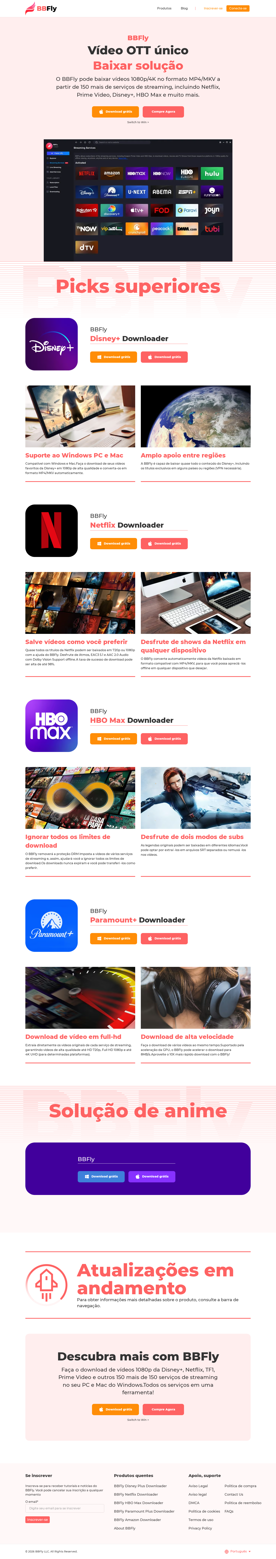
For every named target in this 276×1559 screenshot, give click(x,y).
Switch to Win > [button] (138, 122)
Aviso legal (198, 1494)
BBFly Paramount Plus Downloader (144, 1511)
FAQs (229, 1511)
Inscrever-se (213, 8)
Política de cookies (204, 1511)
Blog (184, 8)
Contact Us (234, 1494)
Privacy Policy (200, 1528)
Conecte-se (238, 8)
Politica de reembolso (243, 1503)
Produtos (164, 8)
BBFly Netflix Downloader (136, 1494)
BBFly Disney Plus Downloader (140, 1486)
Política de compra (240, 1486)
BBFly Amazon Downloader (137, 1520)
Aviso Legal (198, 1486)
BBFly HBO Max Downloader (138, 1503)
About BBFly (124, 1528)
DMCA (194, 1503)
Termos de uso (201, 1520)
